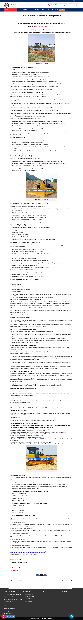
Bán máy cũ (31, 9)
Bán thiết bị (37, 9)
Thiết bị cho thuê (45, 9)
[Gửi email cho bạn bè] (41, 575)
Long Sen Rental (18, 559)
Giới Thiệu (25, 9)
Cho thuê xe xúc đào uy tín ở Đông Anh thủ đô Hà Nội (59, 580)
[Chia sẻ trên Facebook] (37, 575)
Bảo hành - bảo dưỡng (29, 596)
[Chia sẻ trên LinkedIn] (46, 575)
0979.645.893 (23, 557)
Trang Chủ (20, 9)
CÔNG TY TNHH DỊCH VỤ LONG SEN (13, 594)
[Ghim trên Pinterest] (44, 575)
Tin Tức (52, 9)
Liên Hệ (56, 9)
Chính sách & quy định (29, 594)
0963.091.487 (8, 597)
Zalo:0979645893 (9, 613)
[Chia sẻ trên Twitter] (39, 575)
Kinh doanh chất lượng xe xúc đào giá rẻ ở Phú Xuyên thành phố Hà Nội (27, 580)
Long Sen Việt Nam (18, 565)
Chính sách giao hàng (29, 601)
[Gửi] (42, 5)
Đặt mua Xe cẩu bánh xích (13, 609)
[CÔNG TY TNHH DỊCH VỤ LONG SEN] (10, 5)
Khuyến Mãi (61, 9)
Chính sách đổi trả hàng (29, 598)
